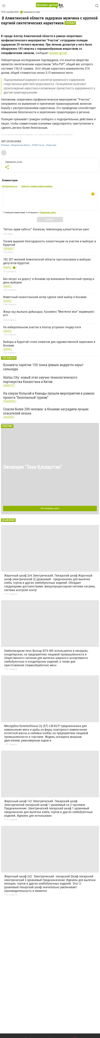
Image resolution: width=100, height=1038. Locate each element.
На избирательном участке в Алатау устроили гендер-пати (42, 327)
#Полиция (5, 145)
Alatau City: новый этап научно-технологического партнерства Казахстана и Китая (40, 379)
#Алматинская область (20, 145)
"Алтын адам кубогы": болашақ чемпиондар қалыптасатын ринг (46, 229)
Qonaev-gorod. (58, 53)
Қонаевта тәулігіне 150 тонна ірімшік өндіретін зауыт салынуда (43, 367)
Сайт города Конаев (11, 141)
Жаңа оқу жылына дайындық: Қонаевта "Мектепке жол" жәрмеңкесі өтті (48, 313)
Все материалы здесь (50, 508)
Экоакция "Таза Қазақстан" (32, 467)
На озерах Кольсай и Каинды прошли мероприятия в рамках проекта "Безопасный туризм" (48, 395)
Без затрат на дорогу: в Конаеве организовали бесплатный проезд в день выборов (48, 280)
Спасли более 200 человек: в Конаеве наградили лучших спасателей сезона (46, 411)
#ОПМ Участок (38, 145)
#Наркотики (51, 145)
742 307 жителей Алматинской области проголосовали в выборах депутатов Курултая (47, 261)
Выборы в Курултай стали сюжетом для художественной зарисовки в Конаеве (49, 343)
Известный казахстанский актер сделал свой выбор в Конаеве (44, 297)
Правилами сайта (48, 212)
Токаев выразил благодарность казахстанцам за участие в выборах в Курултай (49, 243)
